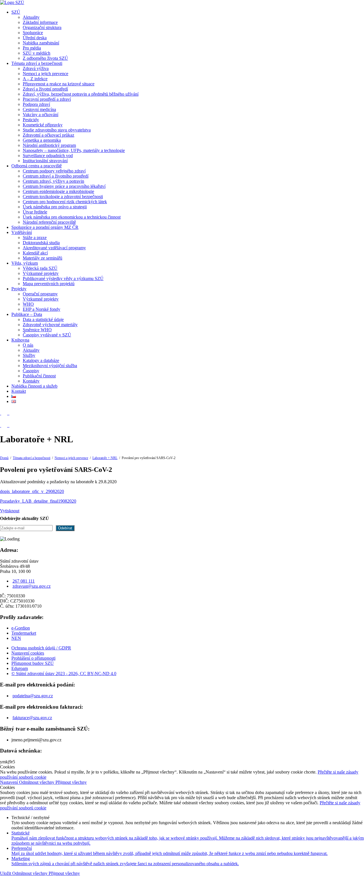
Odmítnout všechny (37, 782)
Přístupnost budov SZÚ (32, 663)
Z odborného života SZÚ (45, 58)
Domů (4, 458)
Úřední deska (35, 37)
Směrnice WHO (37, 329)
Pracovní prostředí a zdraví (47, 99)
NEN (16, 638)
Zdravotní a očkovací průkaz (48, 135)
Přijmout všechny (71, 782)
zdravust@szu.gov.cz (32, 586)
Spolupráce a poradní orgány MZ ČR (44, 227)
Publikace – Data (26, 314)
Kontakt (18, 391)
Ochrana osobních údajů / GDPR (41, 647)
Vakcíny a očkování (40, 114)
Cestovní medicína (39, 109)
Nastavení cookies (27, 653)
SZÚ (15, 12)
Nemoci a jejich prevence (45, 73)
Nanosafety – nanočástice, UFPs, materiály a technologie (74, 150)
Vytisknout (9, 510)
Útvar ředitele (35, 211)
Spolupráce (33, 32)
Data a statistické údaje (43, 319)
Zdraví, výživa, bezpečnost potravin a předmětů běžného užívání (80, 94)
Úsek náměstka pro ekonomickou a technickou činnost (72, 217)
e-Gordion (20, 628)
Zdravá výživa (36, 68)
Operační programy (40, 293)
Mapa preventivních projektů (49, 283)
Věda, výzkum (24, 263)
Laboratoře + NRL (104, 458)
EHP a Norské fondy (41, 309)
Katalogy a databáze (41, 360)
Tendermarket (23, 633)
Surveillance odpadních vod (48, 155)
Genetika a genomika (42, 140)
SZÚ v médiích (36, 53)
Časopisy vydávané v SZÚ (47, 334)
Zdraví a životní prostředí (45, 89)
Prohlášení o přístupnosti (33, 658)
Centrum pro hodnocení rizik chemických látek (65, 201)
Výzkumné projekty (41, 273)
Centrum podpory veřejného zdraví (54, 170)
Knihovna (20, 340)
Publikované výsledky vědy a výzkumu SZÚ (63, 278)
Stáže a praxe (35, 237)
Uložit (6, 873)
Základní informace (40, 22)
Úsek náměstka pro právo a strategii (55, 206)
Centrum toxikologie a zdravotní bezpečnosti (63, 196)
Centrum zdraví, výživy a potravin (53, 181)
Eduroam (19, 668)
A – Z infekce (35, 78)
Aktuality (31, 17)
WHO (28, 304)
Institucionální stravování (45, 160)
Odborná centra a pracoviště (36, 165)
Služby (29, 355)
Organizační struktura (42, 27)
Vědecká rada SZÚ (40, 268)
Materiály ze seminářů (42, 258)
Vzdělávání (21, 232)
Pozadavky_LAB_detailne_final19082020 (38, 501)
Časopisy (31, 370)
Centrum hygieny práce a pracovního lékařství (64, 186)
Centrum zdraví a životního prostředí (55, 176)
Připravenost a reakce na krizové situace (58, 83)
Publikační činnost (39, 375)
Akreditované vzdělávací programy (54, 247)
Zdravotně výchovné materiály (50, 324)
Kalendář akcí (35, 252)
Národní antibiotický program (49, 145)
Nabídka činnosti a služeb (34, 386)
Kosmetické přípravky (43, 124)
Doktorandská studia (41, 242)
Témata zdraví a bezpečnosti (36, 63)
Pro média (32, 48)
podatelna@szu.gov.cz (33, 695)
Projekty (18, 288)
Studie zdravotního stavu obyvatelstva (57, 130)
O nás (28, 345)
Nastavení (9, 782)
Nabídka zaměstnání (41, 42)
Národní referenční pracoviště (49, 222)
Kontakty (31, 381)
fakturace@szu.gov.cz (32, 717)
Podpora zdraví (36, 104)
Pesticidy (31, 119)
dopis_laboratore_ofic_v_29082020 (32, 491)
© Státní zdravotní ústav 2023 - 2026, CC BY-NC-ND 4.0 (63, 673)
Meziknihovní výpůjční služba (50, 365)
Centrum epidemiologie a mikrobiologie (58, 191)
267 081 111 (24, 581)
